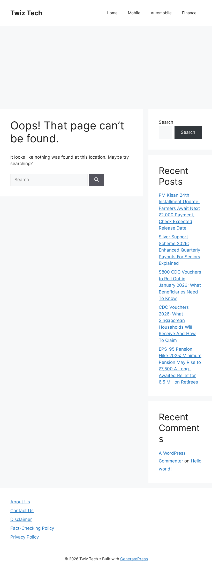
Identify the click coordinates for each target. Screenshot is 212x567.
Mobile (134, 12)
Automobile (161, 12)
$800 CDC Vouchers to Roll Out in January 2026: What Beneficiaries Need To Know (180, 285)
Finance (189, 12)
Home (112, 12)
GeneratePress (134, 558)
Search (166, 122)
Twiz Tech (26, 13)
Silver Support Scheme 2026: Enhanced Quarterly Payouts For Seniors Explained (179, 250)
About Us (20, 501)
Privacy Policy (24, 537)
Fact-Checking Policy (32, 528)
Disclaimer (21, 519)
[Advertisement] (106, 64)
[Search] (96, 180)
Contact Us (22, 510)
